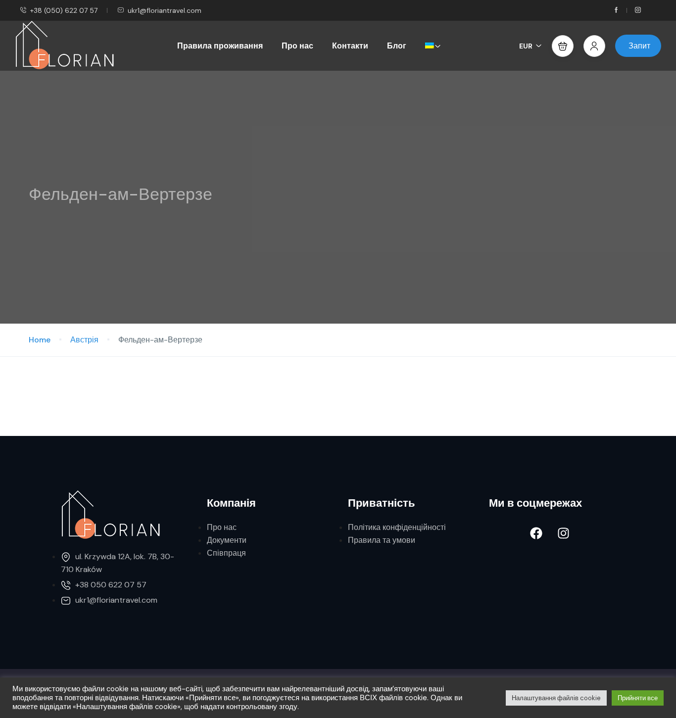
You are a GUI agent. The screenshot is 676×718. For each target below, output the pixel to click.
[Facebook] (536, 533)
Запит (639, 46)
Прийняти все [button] (638, 698)
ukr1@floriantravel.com (164, 10)
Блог (396, 46)
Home (39, 340)
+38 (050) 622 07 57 (63, 10)
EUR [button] (525, 46)
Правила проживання (220, 46)
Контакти (350, 46)
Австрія (84, 340)
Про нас (297, 46)
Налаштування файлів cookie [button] (556, 698)
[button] (563, 46)
